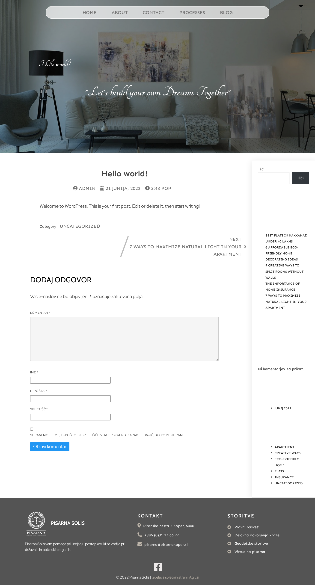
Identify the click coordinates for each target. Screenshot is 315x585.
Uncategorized (80, 226)
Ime (34, 372)
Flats (279, 471)
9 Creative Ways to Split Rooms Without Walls (284, 271)
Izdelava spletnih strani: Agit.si (175, 577)
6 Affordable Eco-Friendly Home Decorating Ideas (281, 253)
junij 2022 (283, 408)
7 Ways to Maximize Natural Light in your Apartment (285, 302)
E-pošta (38, 391)
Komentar (40, 313)
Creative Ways (287, 453)
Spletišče (39, 409)
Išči (261, 169)
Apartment (284, 447)
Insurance (284, 477)
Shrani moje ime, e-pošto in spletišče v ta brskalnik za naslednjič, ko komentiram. (107, 435)
